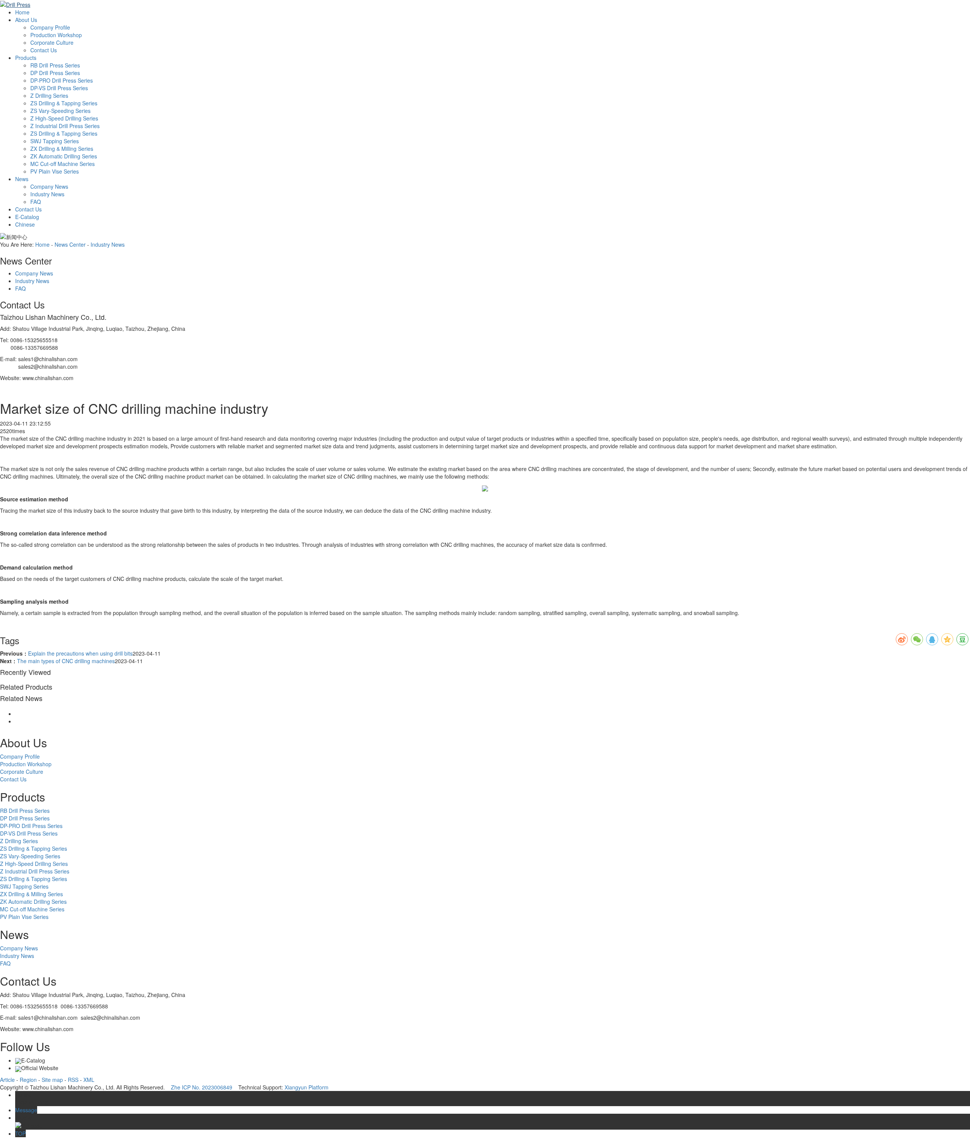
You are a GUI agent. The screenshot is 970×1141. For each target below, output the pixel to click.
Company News (49, 186)
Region (28, 1079)
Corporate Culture (52, 42)
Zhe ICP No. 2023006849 (201, 1087)
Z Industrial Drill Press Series (65, 126)
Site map (52, 1079)
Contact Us (43, 50)
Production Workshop (56, 35)
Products (25, 57)
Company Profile (50, 27)
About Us (26, 19)
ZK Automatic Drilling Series (63, 156)
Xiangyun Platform (307, 1087)
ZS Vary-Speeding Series (60, 110)
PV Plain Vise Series (54, 171)
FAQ (35, 201)
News (21, 179)
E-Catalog (27, 217)
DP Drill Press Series (55, 73)
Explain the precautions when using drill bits (80, 653)
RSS (73, 1079)
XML (88, 1079)
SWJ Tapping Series (54, 141)
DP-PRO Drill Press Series (61, 80)
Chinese (25, 224)
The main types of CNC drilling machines (66, 661)
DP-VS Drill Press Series (59, 88)
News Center (70, 244)
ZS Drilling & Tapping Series (63, 103)
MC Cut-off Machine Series (62, 163)
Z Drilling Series (49, 95)
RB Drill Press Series (55, 65)
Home (22, 12)
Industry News (47, 194)
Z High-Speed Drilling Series (64, 118)
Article (7, 1079)
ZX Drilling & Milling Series (61, 148)
